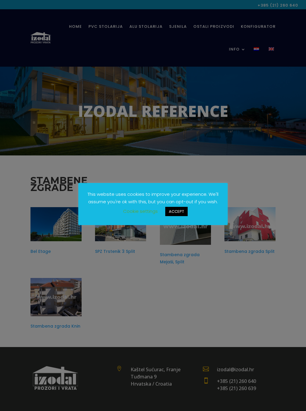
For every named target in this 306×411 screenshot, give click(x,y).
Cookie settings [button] (140, 211)
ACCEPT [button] (176, 211)
